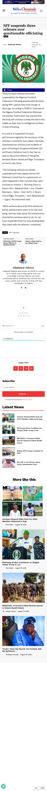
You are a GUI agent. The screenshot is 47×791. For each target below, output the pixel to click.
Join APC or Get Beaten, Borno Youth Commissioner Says (28, 463)
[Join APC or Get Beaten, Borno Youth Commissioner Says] (8, 463)
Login (42, 325)
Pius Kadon (9, 525)
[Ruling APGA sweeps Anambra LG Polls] (8, 451)
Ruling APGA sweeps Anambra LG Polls (30, 452)
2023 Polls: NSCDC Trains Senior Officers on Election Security (12, 243)
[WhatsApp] (31, 368)
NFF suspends (14, 232)
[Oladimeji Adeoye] (23, 258)
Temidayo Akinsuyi (12, 654)
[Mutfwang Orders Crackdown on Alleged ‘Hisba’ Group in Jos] (8, 429)
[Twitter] (21, 368)
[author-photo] (3, 524)
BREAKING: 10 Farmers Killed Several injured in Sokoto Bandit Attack (29, 440)
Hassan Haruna (11, 611)
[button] (39, 788)
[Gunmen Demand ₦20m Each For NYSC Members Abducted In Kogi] (8, 417)
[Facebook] (21, 287)
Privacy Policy (27, 399)
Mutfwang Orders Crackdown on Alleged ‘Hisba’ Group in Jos (29, 429)
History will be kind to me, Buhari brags (33, 242)
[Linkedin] (25, 287)
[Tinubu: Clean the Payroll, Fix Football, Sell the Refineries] (23, 631)
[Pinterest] (26, 368)
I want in (22, 394)
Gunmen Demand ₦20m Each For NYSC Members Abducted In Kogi (29, 418)
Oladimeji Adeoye (14, 44)
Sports (6, 36)
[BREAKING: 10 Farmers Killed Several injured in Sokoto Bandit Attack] (8, 440)
